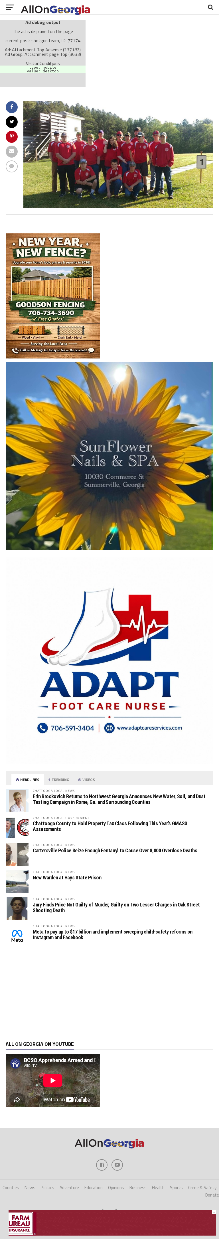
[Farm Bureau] (112, 1233)
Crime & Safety (202, 1187)
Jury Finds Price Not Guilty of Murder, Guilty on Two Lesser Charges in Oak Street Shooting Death (116, 907)
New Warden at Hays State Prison (67, 878)
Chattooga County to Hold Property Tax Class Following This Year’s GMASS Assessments (110, 826)
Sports (176, 1187)
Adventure (69, 1187)
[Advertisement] (109, 994)
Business (138, 1187)
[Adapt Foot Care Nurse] (109, 762)
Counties (11, 1187)
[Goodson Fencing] (53, 356)
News (30, 1187)
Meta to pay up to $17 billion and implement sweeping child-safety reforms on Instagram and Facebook (112, 934)
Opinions (116, 1187)
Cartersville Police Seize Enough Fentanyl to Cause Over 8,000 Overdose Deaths (115, 850)
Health (158, 1187)
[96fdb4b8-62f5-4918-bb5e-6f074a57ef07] (109, 548)
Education (93, 1187)
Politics (47, 1187)
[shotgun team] (118, 206)
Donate (212, 1195)
